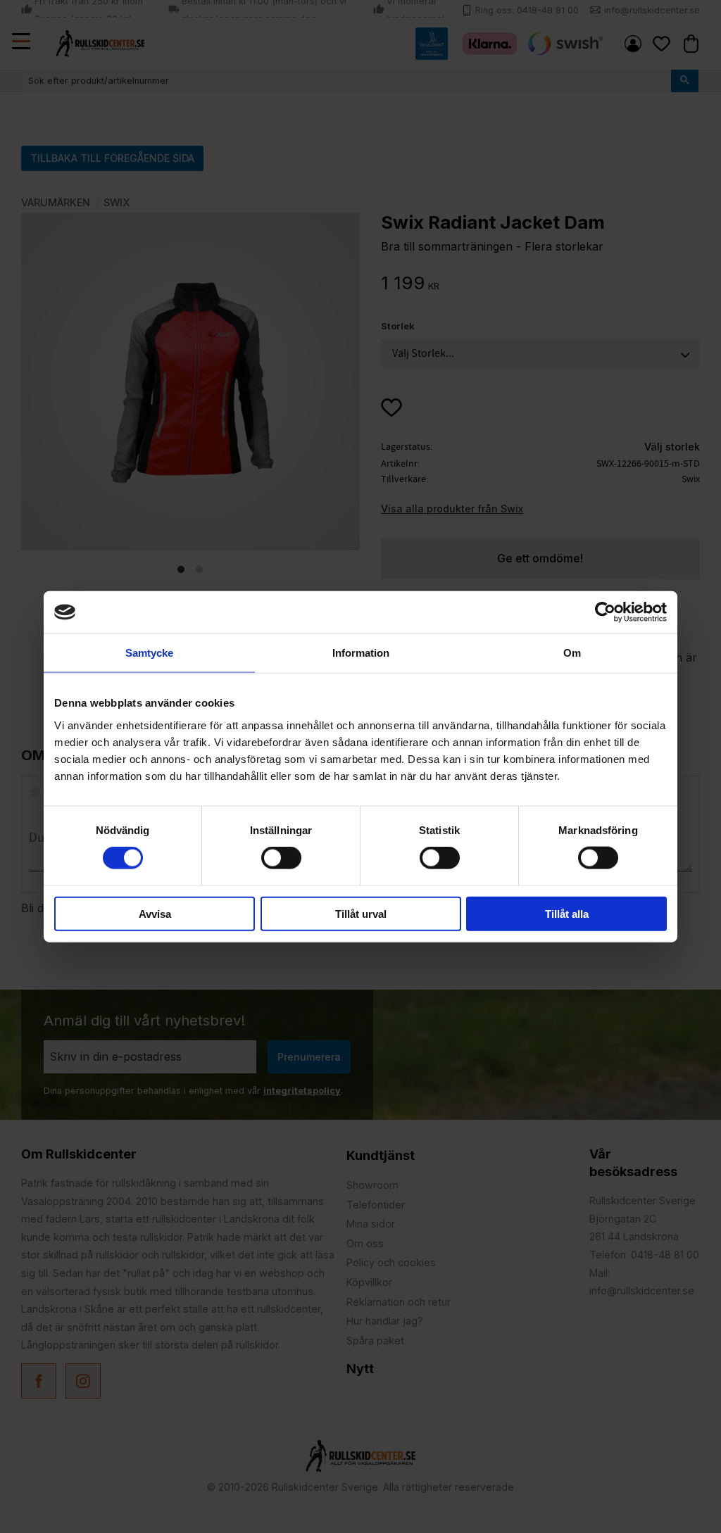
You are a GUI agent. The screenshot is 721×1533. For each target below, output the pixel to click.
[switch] (281, 858)
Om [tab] (572, 653)
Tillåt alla (567, 913)
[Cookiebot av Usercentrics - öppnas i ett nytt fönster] (605, 612)
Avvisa (155, 913)
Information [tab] (360, 653)
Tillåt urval (361, 913)
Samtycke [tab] (149, 653)
